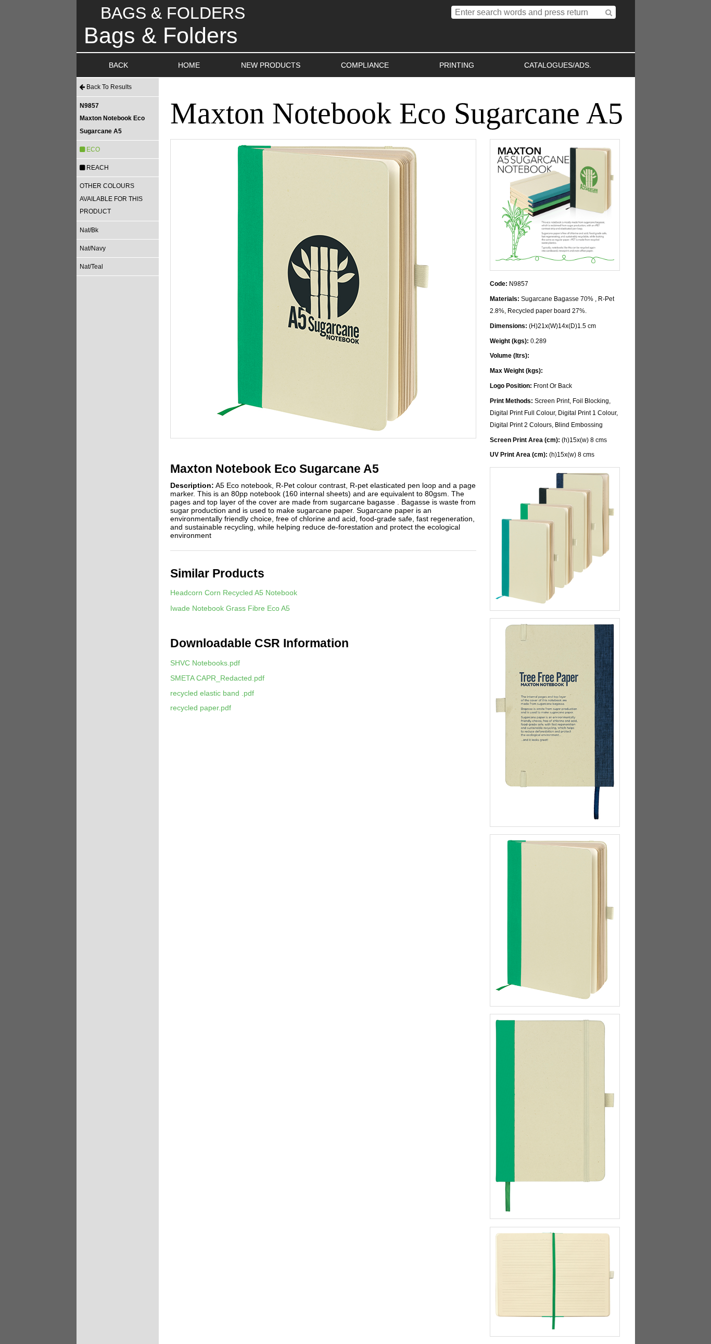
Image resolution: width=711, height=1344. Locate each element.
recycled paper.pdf (200, 708)
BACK (118, 65)
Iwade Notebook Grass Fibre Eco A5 (230, 608)
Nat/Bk (89, 230)
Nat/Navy (93, 248)
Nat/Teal (91, 266)
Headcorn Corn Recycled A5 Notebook (233, 592)
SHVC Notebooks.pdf (205, 663)
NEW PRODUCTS (270, 65)
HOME (189, 65)
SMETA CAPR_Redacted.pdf (217, 678)
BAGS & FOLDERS (172, 13)
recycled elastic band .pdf (212, 693)
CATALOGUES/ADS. (557, 65)
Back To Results (108, 87)
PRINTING (456, 65)
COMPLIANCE (365, 65)
